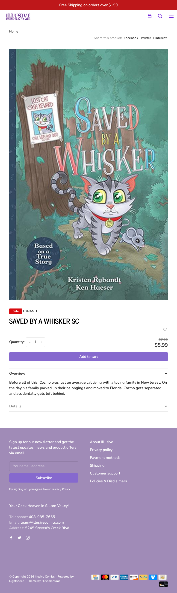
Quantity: (17, 341)
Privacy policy (101, 449)
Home (13, 31)
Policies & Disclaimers (108, 481)
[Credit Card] (95, 578)
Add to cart (88, 356)
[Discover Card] (134, 578)
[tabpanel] (88, 174)
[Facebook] (11, 538)
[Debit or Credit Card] (163, 585)
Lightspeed (16, 581)
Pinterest (160, 38)
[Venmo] (153, 578)
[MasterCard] (105, 578)
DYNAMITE (31, 311)
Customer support (105, 473)
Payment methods (105, 457)
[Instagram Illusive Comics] (28, 538)
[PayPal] (143, 578)
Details (15, 406)
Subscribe (44, 477)
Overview (17, 373)
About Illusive (101, 442)
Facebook (131, 38)
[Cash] (162, 578)
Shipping (97, 465)
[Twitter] (19, 538)
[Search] (160, 17)
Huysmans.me (50, 581)
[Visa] (114, 578)
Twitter (145, 38)
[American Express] (124, 578)
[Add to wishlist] (165, 329)
